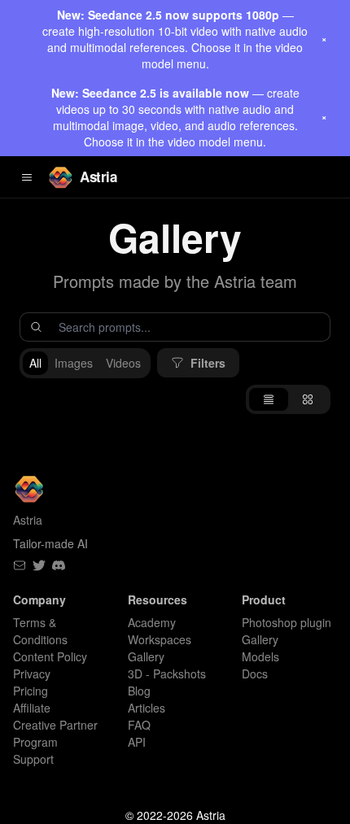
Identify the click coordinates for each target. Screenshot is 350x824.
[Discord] (58, 565)
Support (33, 759)
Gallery (260, 639)
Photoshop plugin (286, 622)
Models (260, 656)
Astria (98, 176)
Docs (255, 673)
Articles (146, 708)
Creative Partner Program (55, 733)
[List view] (268, 399)
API (137, 742)
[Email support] (19, 565)
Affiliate (31, 708)
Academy (152, 622)
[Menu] (27, 177)
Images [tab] (74, 363)
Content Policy (50, 656)
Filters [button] (207, 363)
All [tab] (35, 363)
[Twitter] (39, 565)
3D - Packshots (167, 673)
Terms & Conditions (40, 630)
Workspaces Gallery (159, 648)
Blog (139, 690)
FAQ (139, 725)
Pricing (30, 690)
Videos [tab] (123, 363)
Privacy (31, 673)
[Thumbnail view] (307, 399)
